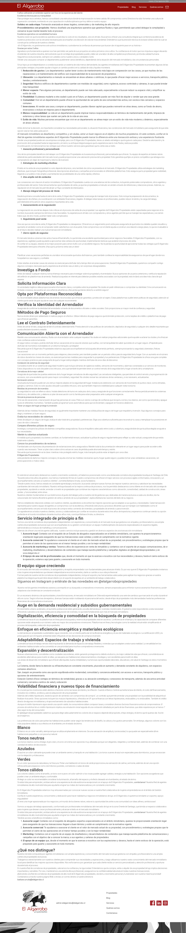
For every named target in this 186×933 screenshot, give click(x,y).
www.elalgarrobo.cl (31, 553)
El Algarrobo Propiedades (28, 455)
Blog (134, 7)
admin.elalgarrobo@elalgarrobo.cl (70, 903)
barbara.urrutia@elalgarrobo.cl (30, 880)
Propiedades (123, 7)
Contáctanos (167, 8)
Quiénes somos (156, 7)
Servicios (143, 7)
